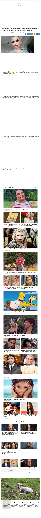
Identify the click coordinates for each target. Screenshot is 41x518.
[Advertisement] (20, 18)
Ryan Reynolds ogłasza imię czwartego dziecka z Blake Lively (9, 468)
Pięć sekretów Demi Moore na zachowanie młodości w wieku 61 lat (28, 433)
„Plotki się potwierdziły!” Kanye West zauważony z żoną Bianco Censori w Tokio (28, 451)
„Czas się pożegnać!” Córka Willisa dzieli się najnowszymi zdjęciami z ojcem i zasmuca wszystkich (28, 469)
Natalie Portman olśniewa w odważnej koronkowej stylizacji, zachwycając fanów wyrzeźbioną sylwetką (10, 433)
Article (20, 32)
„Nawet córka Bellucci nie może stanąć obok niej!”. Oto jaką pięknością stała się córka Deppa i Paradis (9, 451)
